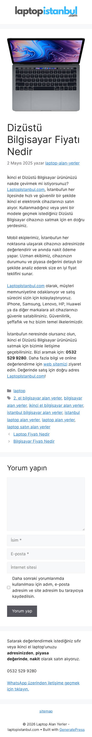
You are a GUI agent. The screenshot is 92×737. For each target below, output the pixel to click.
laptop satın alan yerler (28, 427)
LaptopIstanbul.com (26, 189)
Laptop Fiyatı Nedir (31, 434)
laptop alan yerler (58, 419)
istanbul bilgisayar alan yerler (34, 412)
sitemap (46, 711)
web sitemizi (55, 364)
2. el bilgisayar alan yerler (37, 398)
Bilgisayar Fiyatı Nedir (33, 441)
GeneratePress (72, 729)
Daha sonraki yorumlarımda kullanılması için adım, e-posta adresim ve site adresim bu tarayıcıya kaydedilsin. (47, 587)
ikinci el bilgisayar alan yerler (56, 405)
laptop (19, 390)
